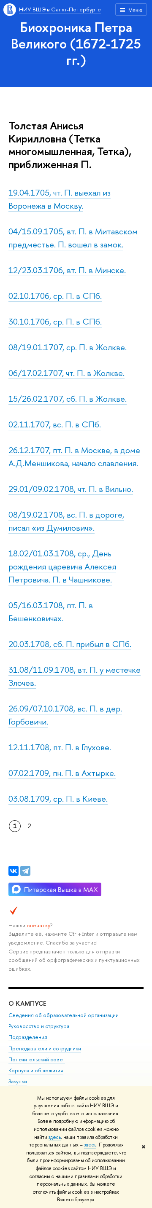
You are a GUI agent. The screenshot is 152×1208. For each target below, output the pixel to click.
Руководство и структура (38, 1026)
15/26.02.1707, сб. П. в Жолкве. (67, 398)
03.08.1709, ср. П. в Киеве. (58, 798)
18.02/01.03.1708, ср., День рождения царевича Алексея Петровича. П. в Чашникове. (62, 566)
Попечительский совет (36, 1059)
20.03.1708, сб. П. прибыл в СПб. (69, 644)
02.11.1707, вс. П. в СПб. (54, 424)
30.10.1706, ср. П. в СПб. (55, 321)
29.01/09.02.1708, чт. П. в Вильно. (70, 488)
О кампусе (27, 1003)
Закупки (17, 1081)
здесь (55, 1137)
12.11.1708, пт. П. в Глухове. (59, 747)
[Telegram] (25, 871)
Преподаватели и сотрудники (44, 1048)
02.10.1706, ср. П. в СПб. (55, 295)
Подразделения (27, 1037)
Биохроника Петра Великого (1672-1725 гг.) (76, 43)
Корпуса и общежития (35, 1070)
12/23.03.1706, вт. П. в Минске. (67, 270)
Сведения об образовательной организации (63, 1015)
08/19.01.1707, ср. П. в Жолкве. (67, 347)
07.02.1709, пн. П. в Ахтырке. (62, 772)
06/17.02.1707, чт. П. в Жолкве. (66, 373)
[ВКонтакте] (13, 871)
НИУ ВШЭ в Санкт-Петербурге (60, 9)
